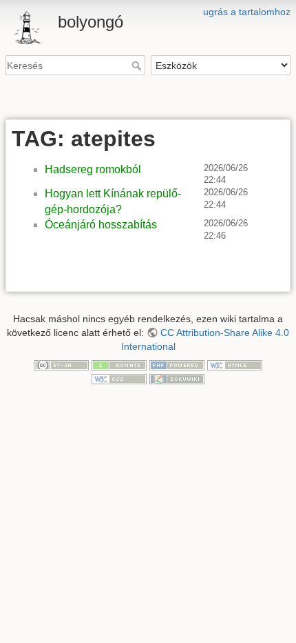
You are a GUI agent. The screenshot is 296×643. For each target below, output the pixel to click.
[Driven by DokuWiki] (176, 378)
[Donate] (119, 364)
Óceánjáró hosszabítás (101, 224)
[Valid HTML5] (234, 364)
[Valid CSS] (119, 378)
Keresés (138, 65)
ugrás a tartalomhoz (246, 11)
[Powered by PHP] (176, 364)
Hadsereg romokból (93, 169)
